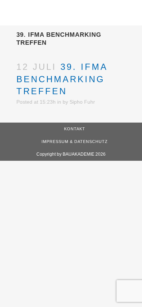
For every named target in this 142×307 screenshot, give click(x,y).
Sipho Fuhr (82, 102)
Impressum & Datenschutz (75, 141)
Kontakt (74, 129)
